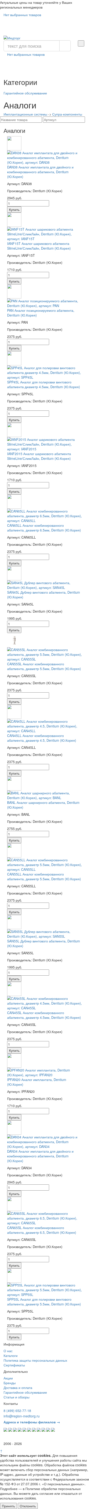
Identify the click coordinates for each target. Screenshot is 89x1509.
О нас (8, 1350)
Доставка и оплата (18, 1387)
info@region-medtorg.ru (22, 1416)
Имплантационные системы (25, 114)
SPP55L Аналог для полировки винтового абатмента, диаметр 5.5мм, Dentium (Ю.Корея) (44, 1301)
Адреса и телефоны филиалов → (32, 1422)
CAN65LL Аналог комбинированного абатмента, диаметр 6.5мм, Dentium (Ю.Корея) (44, 527)
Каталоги (11, 1355)
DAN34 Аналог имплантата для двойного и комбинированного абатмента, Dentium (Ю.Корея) (40, 1156)
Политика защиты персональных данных (35, 1360)
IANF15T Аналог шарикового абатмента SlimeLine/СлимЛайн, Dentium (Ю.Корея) (39, 246)
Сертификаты (14, 1365)
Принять (8, 1506)
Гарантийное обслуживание (25, 93)
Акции (8, 1378)
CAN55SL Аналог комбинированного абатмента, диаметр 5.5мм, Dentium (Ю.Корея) (44, 666)
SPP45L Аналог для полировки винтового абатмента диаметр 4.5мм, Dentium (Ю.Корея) (43, 384)
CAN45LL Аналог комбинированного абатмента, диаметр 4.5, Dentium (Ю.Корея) (41, 738)
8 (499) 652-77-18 (17, 1410)
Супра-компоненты (67, 114)
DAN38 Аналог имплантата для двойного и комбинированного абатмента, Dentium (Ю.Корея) (40, 172)
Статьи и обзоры (16, 1397)
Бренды (10, 1382)
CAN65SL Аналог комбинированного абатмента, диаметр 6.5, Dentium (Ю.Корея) (41, 1230)
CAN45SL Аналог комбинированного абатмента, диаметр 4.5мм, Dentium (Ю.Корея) (44, 1015)
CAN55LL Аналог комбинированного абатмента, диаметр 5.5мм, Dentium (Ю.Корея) (44, 876)
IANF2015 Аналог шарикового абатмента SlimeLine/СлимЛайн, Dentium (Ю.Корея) (39, 456)
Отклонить (28, 1506)
